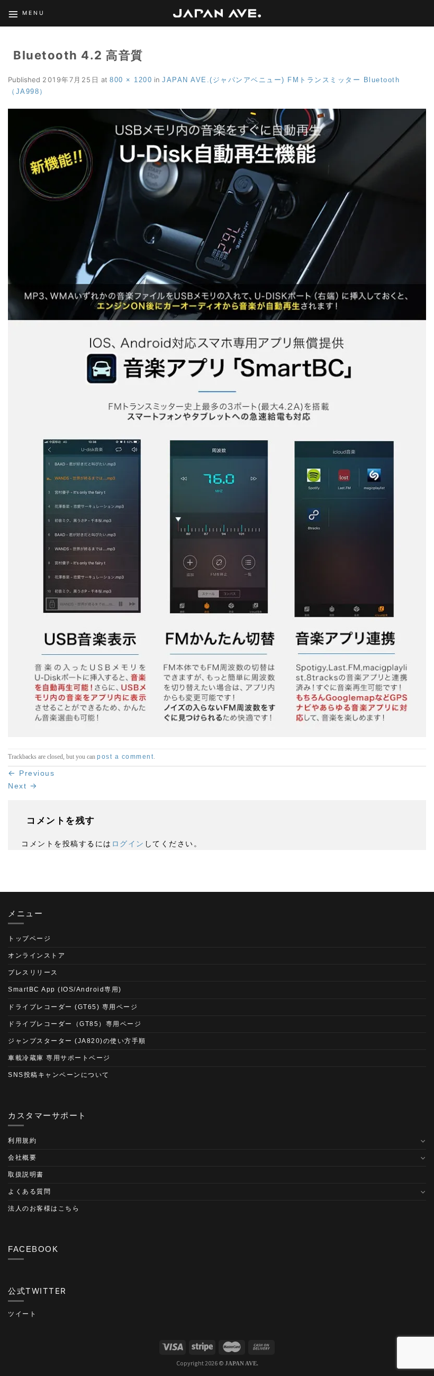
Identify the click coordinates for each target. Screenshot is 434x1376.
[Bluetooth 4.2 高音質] (217, 422)
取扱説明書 (26, 1174)
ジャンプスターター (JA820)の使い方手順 (77, 1041)
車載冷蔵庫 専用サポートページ (59, 1058)
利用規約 (22, 1140)
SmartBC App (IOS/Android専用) (65, 989)
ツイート (22, 1314)
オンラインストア (36, 955)
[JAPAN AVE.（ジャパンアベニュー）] (217, 13)
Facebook (33, 1249)
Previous (31, 773)
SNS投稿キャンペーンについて (59, 1075)
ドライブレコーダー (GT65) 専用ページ (73, 1007)
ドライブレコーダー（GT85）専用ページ (74, 1024)
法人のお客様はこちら (43, 1208)
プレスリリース (33, 972)
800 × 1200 (131, 80)
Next (23, 786)
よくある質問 (29, 1191)
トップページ (29, 938)
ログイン (128, 843)
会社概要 (22, 1157)
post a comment (125, 756)
